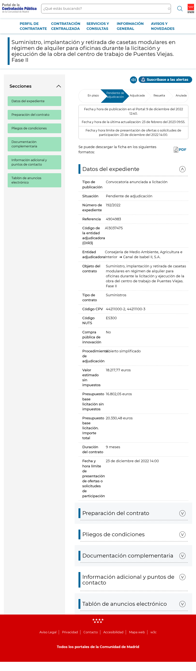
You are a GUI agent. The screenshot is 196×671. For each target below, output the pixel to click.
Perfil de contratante (33, 26)
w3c (153, 632)
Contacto (90, 632)
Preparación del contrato (30, 115)
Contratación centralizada (65, 26)
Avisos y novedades (162, 26)
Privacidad (70, 632)
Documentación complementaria (24, 144)
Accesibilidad (113, 632)
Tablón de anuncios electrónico (26, 180)
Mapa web (137, 632)
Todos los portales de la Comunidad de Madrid (98, 647)
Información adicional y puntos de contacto (29, 162)
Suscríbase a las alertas (167, 80)
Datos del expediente (28, 101)
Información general (130, 26)
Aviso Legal (47, 632)
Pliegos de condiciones (29, 128)
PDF (182, 150)
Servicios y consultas (98, 26)
